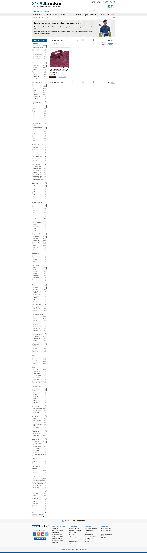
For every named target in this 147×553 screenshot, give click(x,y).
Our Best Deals (89, 534)
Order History (72, 537)
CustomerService (105, 2)
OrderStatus (110, 2)
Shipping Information (57, 530)
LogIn (114, 2)
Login (70, 543)
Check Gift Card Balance (75, 539)
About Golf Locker (106, 528)
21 (91, 40)
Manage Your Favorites (74, 534)
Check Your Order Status (75, 530)
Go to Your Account (74, 528)
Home (113, 17)
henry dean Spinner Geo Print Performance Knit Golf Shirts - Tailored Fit (59, 71)
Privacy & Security (57, 538)
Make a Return (72, 532)
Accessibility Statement (58, 540)
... (77, 40)
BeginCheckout (99, 2)
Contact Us (55, 528)
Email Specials (88, 542)
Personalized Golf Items (91, 528)
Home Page (55, 542)
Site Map (103, 537)
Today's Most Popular (90, 536)
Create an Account (73, 541)
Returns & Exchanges (57, 536)
